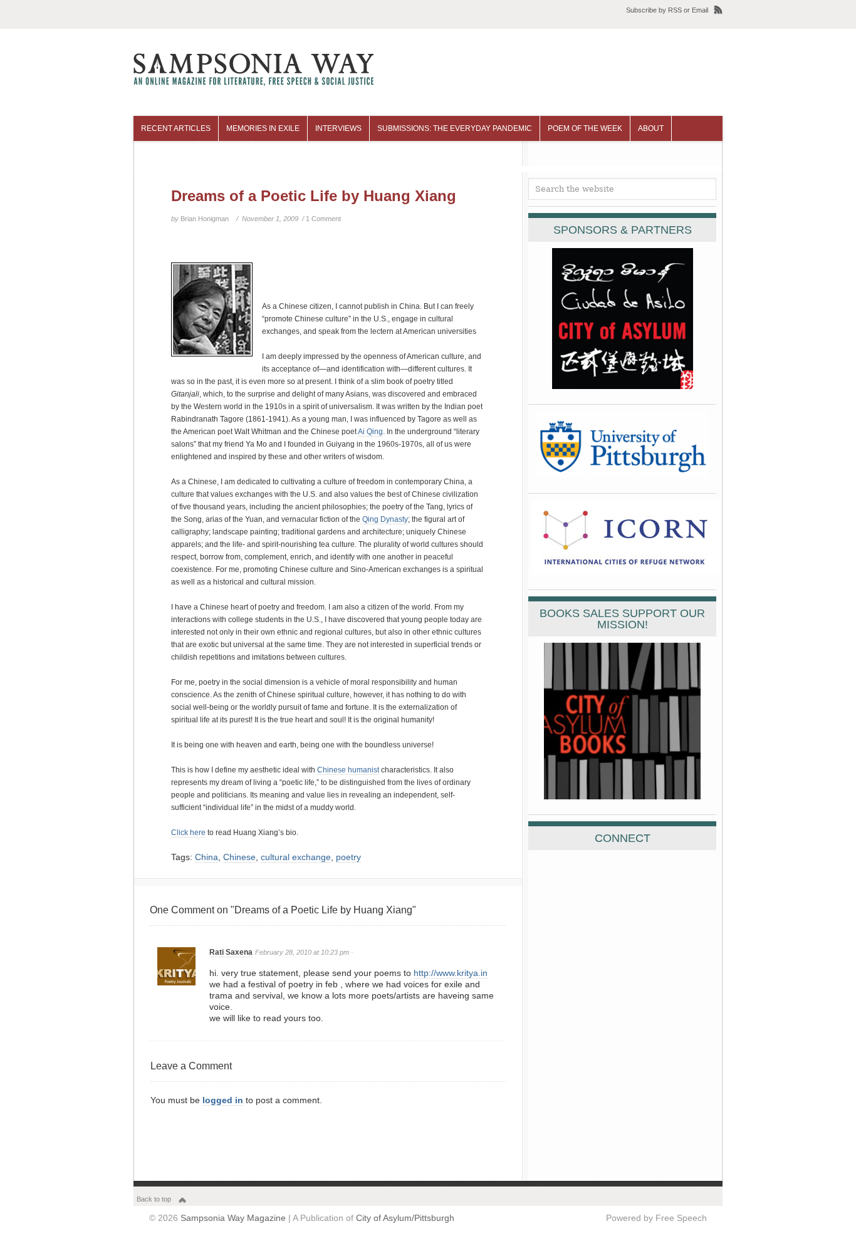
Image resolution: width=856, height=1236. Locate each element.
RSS (675, 10)
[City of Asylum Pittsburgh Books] (622, 796)
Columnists (166, 153)
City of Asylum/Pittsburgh (405, 1218)
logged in (222, 1100)
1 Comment (323, 218)
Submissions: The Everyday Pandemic (454, 128)
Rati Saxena (231, 952)
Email (700, 10)
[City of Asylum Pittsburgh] (622, 386)
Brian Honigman (204, 218)
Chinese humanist (348, 770)
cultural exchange (296, 857)
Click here (188, 832)
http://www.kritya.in (451, 973)
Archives (225, 153)
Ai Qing (370, 431)
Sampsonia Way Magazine (233, 1218)
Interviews (338, 128)
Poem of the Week (585, 128)
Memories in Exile (263, 128)
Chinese (239, 857)
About (651, 128)
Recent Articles (176, 128)
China (206, 857)
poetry (348, 857)
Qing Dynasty (384, 519)
